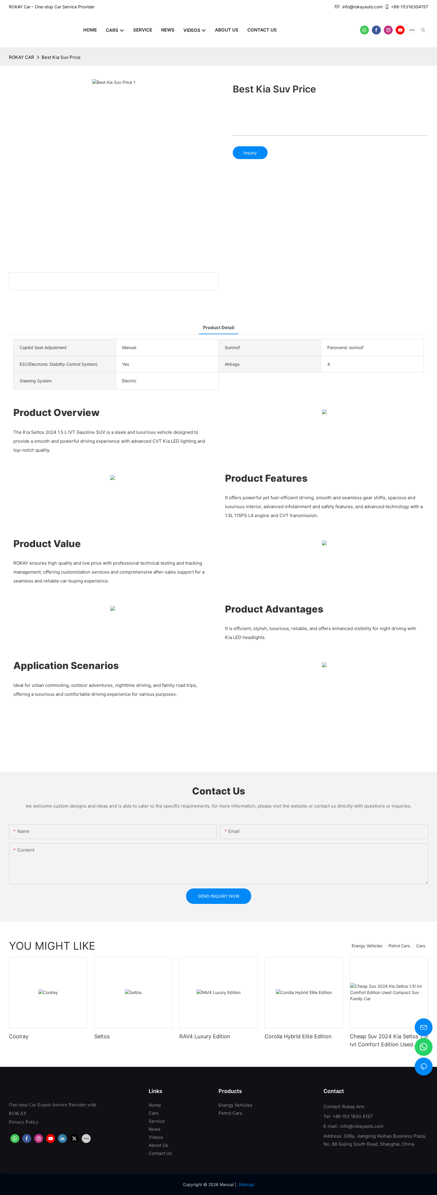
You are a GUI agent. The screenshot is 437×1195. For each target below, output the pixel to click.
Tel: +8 (330, 1116)
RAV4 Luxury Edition (204, 1036)
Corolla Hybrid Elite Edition (298, 1036)
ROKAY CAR (21, 57)
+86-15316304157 (409, 6)
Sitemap (246, 1184)
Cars (420, 945)
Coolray (19, 1036)
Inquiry (250, 152)
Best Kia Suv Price (61, 57)
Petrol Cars (399, 945)
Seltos (102, 1036)
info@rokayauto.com (362, 6)
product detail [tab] (218, 327)
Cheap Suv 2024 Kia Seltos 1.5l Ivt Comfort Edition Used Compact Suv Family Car (389, 1040)
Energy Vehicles (367, 945)
